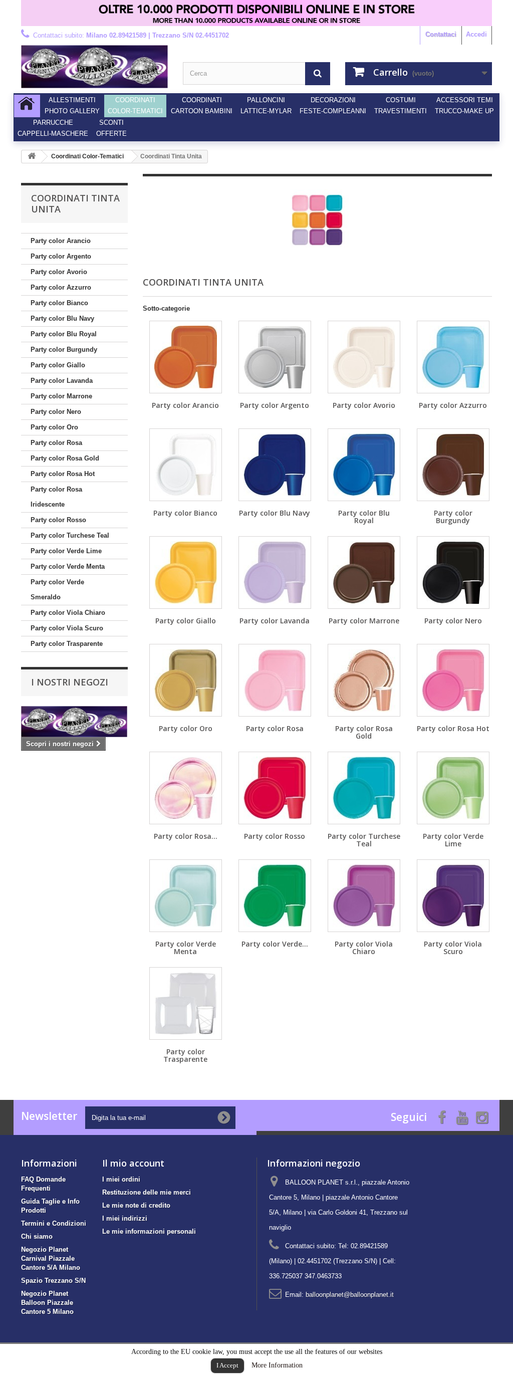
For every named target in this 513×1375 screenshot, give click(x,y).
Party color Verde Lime (66, 551)
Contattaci (440, 34)
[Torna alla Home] (31, 156)
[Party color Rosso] (274, 788)
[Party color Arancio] (185, 357)
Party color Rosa (56, 442)
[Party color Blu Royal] (364, 464)
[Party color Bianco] (185, 464)
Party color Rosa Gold (65, 458)
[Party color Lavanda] (274, 572)
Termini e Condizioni (53, 1223)
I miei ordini (121, 1179)
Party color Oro (54, 427)
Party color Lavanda (62, 380)
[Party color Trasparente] (185, 1003)
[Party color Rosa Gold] (364, 680)
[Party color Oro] (185, 680)
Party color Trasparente (67, 643)
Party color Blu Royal (64, 334)
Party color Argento (61, 256)
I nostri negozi (69, 682)
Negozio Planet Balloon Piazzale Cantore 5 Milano (47, 1302)
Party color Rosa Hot (63, 474)
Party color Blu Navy (62, 318)
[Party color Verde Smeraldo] (274, 895)
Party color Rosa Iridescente (56, 497)
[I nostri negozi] (74, 721)
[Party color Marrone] (364, 572)
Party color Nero (56, 411)
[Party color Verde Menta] (185, 895)
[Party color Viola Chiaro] (364, 895)
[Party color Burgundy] (453, 464)
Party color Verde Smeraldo (57, 589)
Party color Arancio (61, 241)
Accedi (476, 34)
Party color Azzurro (61, 287)
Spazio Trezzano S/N (53, 1280)
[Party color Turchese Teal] (364, 788)
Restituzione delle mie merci (146, 1192)
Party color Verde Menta (68, 566)
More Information (277, 1365)
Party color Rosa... (185, 836)
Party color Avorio (59, 272)
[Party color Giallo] (185, 572)
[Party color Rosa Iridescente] (185, 788)
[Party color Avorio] (364, 357)
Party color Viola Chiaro (68, 612)
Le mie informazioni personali (149, 1231)
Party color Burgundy (64, 349)
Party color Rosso (58, 520)
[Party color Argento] (274, 357)
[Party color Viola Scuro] (453, 895)
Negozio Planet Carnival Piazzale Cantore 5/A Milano (50, 1258)
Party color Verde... (274, 944)
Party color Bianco (59, 303)
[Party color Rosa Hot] (453, 680)
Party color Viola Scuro (67, 628)
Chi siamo (37, 1236)
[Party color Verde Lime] (453, 788)
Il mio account (133, 1163)
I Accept (227, 1365)
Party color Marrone (61, 396)
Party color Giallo (58, 365)
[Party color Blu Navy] (274, 464)
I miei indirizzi (124, 1218)
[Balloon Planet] (94, 66)
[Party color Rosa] (274, 680)
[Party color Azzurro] (453, 357)
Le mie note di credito (136, 1205)
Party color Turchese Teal (70, 535)
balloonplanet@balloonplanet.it (350, 1294)
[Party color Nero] (453, 572)
